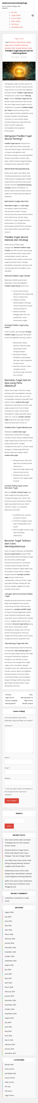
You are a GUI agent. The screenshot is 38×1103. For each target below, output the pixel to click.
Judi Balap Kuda (17, 27)
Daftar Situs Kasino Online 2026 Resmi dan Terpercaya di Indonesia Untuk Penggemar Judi (18, 884)
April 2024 (8, 1036)
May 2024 (8, 1031)
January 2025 (9, 996)
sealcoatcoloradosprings (14, 3)
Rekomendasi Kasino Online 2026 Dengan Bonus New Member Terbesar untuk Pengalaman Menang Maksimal (18, 873)
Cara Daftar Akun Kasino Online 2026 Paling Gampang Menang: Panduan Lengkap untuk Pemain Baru (18, 863)
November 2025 (10, 952)
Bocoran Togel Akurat (17, 42)
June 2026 (8, 921)
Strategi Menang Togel (24, 48)
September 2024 (10, 1014)
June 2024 (8, 1027)
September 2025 (10, 961)
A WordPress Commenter (14, 898)
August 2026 (9, 912)
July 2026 (8, 917)
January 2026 (9, 943)
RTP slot (14, 12)
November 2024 (10, 1005)
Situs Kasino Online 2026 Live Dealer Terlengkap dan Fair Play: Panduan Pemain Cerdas (18, 843)
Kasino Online (10, 1078)
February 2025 (10, 992)
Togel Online (15, 15)
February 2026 (10, 939)
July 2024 (8, 1022)
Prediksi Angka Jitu (21, 45)
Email (7, 768)
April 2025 (8, 983)
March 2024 (9, 1040)
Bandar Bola (9, 1065)
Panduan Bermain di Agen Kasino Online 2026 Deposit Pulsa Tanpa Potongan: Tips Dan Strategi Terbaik (17, 853)
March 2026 (9, 934)
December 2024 (10, 1000)
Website (7, 778)
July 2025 (8, 970)
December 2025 (10, 948)
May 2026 (8, 925)
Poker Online (15, 21)
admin (24, 57)
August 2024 (9, 1018)
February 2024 (10, 1044)
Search (19, 813)
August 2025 (9, 965)
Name (7, 758)
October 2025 (9, 956)
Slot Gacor (15, 24)
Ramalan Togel (10, 48)
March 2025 (9, 987)
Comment (9, 726)
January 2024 (9, 1049)
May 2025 (8, 978)
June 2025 (8, 974)
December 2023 (10, 1053)
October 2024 (9, 1009)
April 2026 (8, 930)
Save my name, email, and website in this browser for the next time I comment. (19, 792)
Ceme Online (16, 18)
